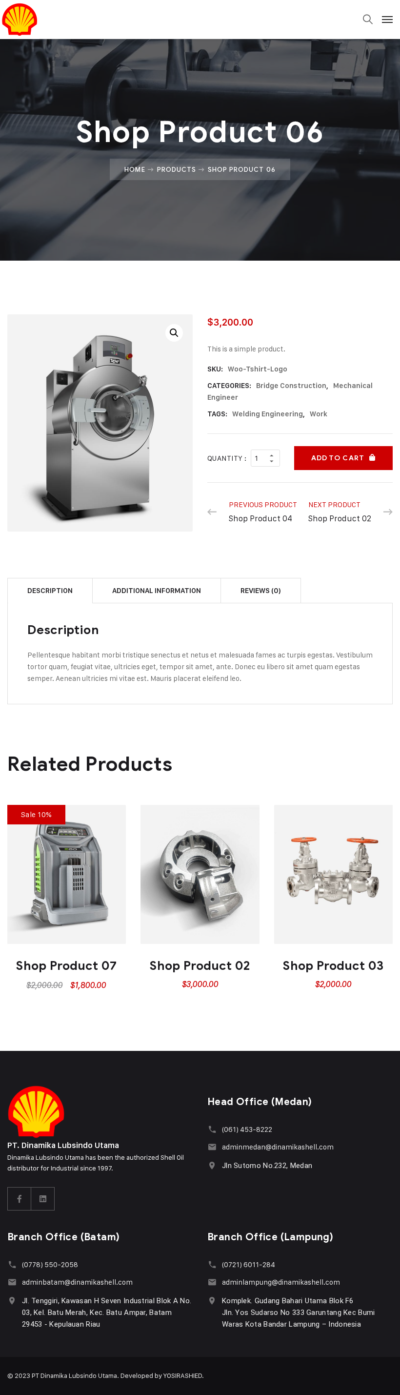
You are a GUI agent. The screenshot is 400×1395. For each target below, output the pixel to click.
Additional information (156, 590)
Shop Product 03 (333, 965)
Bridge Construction (291, 385)
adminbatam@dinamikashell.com (77, 1282)
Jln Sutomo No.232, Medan (267, 1165)
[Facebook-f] (19, 1198)
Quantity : (227, 458)
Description (50, 590)
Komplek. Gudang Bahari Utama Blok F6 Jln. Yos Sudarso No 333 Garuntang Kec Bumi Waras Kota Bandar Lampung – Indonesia (298, 1312)
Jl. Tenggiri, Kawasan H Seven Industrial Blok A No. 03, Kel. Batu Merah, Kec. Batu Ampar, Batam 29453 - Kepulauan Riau (106, 1312)
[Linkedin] (43, 1198)
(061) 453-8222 (247, 1129)
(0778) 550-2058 (50, 1264)
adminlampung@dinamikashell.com (281, 1282)
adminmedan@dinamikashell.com (278, 1146)
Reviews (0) (260, 590)
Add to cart (337, 458)
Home (134, 169)
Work (318, 414)
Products (176, 169)
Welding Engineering (267, 414)
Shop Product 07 (66, 965)
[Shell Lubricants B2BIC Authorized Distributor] (40, 19)
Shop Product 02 (200, 965)
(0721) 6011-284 (248, 1264)
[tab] (50, 590)
